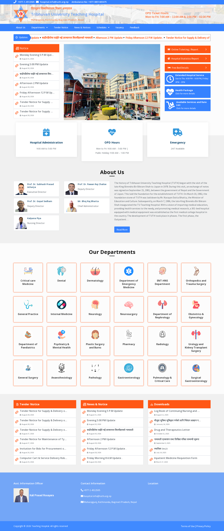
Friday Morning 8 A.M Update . (104, 458)
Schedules (102, 27)
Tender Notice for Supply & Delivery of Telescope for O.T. (43, 429)
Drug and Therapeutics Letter (172, 429)
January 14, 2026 (162, 424)
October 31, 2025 (162, 433)
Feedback (134, 27)
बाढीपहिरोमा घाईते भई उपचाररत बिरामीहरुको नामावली (54, 37)
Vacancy (120, 27)
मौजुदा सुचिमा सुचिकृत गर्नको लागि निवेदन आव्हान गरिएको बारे (178, 420)
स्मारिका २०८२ (160, 448)
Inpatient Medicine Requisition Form (175, 458)
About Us (20, 27)
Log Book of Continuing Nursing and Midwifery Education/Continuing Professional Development (178, 411)
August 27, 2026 (28, 433)
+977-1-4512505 (26, 1)
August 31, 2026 (28, 59)
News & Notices (82, 27)
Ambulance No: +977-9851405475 (89, 1)
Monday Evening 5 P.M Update (37, 55)
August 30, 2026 (28, 68)
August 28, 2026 (28, 87)
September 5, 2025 (163, 443)
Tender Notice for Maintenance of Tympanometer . (43, 439)
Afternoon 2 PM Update (96, 37)
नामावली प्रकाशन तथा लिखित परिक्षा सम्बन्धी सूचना (176, 439)
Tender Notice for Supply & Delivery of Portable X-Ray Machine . (37, 111)
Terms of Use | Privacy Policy (196, 526)
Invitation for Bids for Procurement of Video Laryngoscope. (43, 448)
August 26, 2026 (28, 452)
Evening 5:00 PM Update (34, 64)
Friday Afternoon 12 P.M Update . (131, 37)
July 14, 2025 (161, 452)
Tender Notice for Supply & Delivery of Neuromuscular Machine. (37, 102)
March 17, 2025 (162, 462)
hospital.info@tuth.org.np (54, 1)
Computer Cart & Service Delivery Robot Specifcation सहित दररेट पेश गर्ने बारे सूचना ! (43, 458)
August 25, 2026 (28, 462)
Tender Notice (61, 27)
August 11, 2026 (162, 415)
